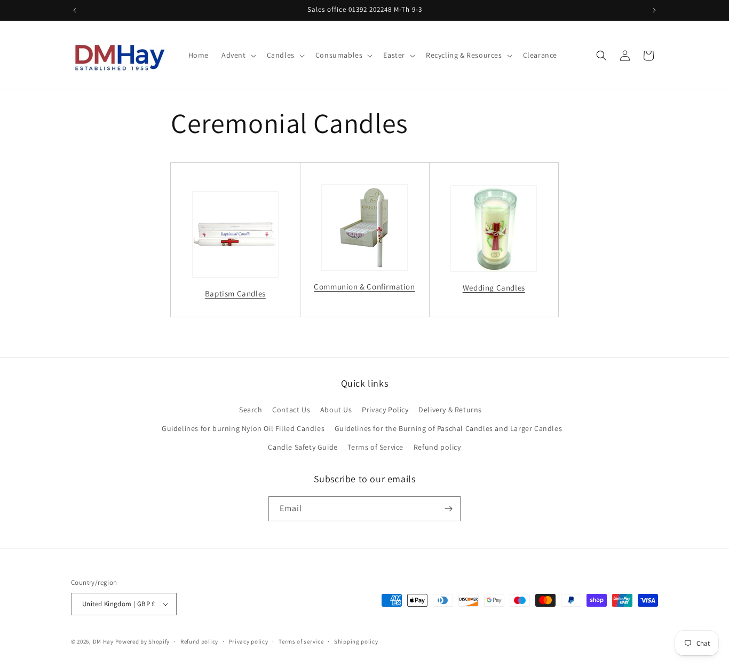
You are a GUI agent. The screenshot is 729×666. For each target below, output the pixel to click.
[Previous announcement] (74, 10)
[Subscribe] (448, 508)
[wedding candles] (494, 228)
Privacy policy (248, 641)
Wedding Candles (494, 288)
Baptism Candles (235, 293)
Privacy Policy (385, 409)
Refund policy (437, 447)
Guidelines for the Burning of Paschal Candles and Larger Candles (448, 428)
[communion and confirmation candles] (365, 227)
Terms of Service (375, 447)
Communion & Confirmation (364, 286)
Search (251, 409)
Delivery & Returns (450, 409)
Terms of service (301, 641)
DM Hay (103, 641)
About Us (336, 409)
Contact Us (291, 409)
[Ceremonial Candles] (235, 234)
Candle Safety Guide (302, 447)
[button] (237, 55)
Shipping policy (356, 641)
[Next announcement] (654, 10)
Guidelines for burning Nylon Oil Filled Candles (243, 428)
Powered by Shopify (142, 641)
